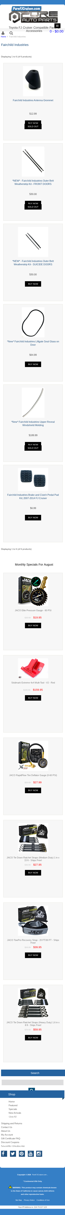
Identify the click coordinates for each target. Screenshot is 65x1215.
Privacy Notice (29, 1200)
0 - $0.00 (56, 31)
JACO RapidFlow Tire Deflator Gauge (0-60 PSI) (33, 775)
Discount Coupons (10, 1142)
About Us (5, 1131)
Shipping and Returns (11, 1123)
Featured (13, 1105)
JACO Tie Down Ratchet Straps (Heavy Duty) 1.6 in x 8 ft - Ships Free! (33, 1023)
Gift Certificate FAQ (10, 1138)
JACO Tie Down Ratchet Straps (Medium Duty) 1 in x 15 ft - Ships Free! (33, 859)
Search (35, 1072)
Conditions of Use (43, 1200)
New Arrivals (15, 1113)
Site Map (18, 1200)
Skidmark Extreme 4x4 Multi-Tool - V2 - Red (33, 682)
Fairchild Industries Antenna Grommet (33, 100)
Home (3, 37)
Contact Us (6, 1127)
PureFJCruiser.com (39, 1175)
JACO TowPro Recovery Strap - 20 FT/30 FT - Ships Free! (33, 941)
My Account (7, 1134)
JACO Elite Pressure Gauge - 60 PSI (33, 610)
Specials (13, 1109)
